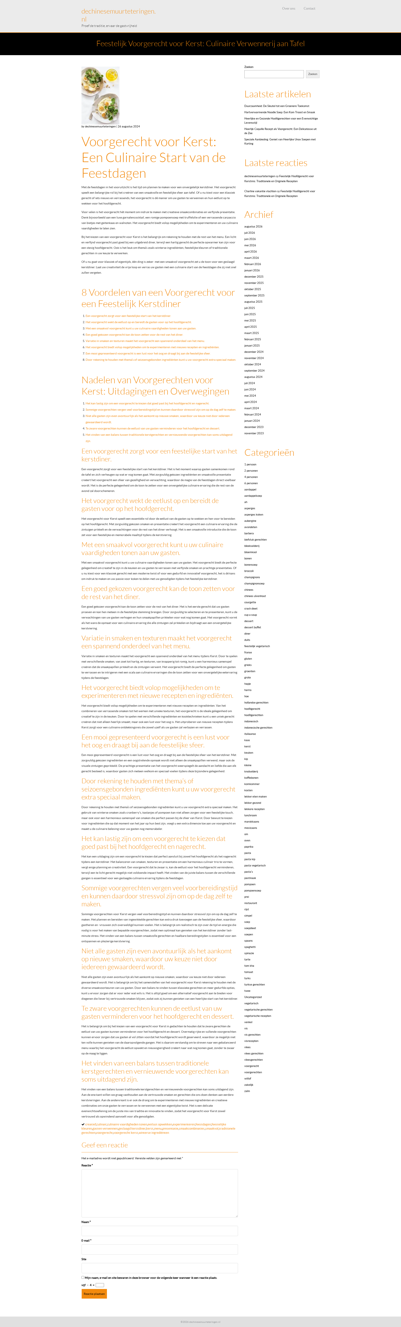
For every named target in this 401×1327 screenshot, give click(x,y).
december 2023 (254, 427)
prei (246, 896)
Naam (86, 1222)
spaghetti (250, 947)
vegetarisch (251, 1003)
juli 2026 (249, 232)
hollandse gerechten (256, 702)
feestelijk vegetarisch (257, 646)
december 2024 (254, 351)
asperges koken (253, 514)
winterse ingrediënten (154, 1132)
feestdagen (203, 1124)
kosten (248, 790)
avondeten (250, 527)
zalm (247, 1091)
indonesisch (251, 721)
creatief (90, 1124)
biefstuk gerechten (255, 539)
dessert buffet (252, 627)
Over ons (288, 8)
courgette (250, 602)
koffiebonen (251, 777)
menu (158, 1128)
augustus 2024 (253, 376)
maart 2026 (251, 257)
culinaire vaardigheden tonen (127, 1124)
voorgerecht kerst (125, 1132)
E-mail (86, 1240)
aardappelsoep (253, 495)
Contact (309, 8)
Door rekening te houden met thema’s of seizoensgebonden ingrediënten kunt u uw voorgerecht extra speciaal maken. (161, 359)
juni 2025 (250, 314)
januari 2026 (252, 270)
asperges (249, 508)
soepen (248, 934)
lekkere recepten (254, 809)
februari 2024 (252, 414)
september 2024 (254, 370)
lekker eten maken (255, 796)
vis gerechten (252, 1034)
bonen (248, 558)
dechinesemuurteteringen (259, 176)
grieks (248, 665)
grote (247, 677)
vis (246, 1028)
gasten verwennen (105, 1128)
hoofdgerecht (252, 708)
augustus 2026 (253, 226)
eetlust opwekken (160, 1124)
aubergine (250, 520)
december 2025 (254, 276)
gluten (248, 658)
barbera (249, 533)
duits (247, 639)
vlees (247, 1047)
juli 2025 (249, 308)
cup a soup (250, 614)
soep (247, 921)
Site (83, 1259)
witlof (247, 1078)
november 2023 (254, 433)
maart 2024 (251, 408)
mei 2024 (250, 395)
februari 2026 (252, 264)
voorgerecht (104, 1132)
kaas (247, 740)
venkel (248, 1022)
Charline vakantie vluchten (260, 191)
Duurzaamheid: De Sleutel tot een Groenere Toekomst (276, 106)
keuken (248, 752)
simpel (248, 915)
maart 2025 (251, 333)
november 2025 (254, 282)
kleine (247, 765)
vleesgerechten (253, 1059)
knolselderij (251, 771)
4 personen (251, 477)
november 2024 (254, 358)
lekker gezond (252, 802)
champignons (252, 577)
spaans (248, 940)
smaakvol (211, 1128)
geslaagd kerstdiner (132, 1128)
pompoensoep (252, 890)
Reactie (87, 1165)
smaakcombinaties (192, 1128)
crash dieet (251, 608)
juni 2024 (250, 389)
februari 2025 (252, 339)
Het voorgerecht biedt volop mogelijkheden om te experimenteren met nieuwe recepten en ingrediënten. (153, 347)
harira (247, 690)
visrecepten (251, 1041)
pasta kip (249, 859)
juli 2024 (249, 383)
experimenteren (184, 1124)
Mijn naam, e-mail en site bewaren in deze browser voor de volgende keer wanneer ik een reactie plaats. (151, 1277)
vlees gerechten (253, 1053)
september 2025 (254, 295)
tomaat (248, 972)
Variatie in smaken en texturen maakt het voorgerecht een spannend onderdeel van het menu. (145, 341)
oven (247, 840)
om (246, 834)
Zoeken (248, 67)
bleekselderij (251, 545)
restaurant (250, 903)
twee (247, 990)
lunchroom (250, 815)
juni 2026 (250, 239)
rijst (246, 909)
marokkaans (251, 821)
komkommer (252, 784)
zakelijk (248, 1084)
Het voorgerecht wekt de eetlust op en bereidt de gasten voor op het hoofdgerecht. (139, 322)
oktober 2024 (252, 364)
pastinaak (250, 878)
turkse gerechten (254, 984)
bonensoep (250, 564)
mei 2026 (250, 245)
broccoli (249, 571)
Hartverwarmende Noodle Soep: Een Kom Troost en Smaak (279, 112)
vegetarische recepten (257, 1015)
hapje (247, 683)
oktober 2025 (252, 289)
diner (247, 633)
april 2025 (250, 326)
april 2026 (250, 251)
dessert (248, 621)
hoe (246, 696)
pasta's (248, 871)
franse (248, 652)
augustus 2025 (253, 301)
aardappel (250, 489)
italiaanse (250, 733)
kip (246, 759)
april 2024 (250, 402)
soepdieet (250, 928)
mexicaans (250, 827)
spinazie (249, 953)
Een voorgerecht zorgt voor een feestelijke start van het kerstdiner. (128, 315)
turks (247, 978)
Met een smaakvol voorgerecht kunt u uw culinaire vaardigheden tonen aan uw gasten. (141, 328)
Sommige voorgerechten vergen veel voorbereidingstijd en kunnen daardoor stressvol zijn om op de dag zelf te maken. (161, 409)
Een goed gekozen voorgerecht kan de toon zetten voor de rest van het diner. (134, 334)
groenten (249, 671)
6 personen (251, 483)
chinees (248, 589)
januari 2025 (252, 345)
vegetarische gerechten (258, 1009)
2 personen (251, 470)
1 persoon (250, 464)
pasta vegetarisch (255, 865)
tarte (247, 959)
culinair (101, 1124)
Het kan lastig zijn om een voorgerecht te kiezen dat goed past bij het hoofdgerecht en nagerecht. (147, 403)
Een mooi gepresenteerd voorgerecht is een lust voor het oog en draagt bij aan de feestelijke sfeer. (148, 353)
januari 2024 (252, 420)
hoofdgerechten (253, 715)
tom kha (249, 965)
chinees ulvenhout (255, 596)
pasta (247, 853)
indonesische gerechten (258, 727)
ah (245, 502)
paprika (248, 846)
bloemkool (250, 552)
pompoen (249, 884)
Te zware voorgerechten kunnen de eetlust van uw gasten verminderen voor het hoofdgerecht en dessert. (153, 428)
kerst (150, 1128)
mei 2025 (250, 320)
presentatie (170, 1128)
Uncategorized (253, 997)
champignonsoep (254, 583)
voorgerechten (253, 1072)
